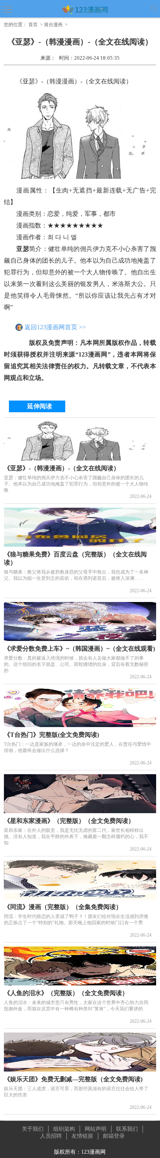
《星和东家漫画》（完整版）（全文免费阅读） (69, 820)
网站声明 (95, 1129)
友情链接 (82, 1136)
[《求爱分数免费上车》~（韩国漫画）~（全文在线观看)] (80, 621)
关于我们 (32, 1129)
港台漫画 (53, 24)
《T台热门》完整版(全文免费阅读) (51, 734)
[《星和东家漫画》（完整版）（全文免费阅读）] (80, 793)
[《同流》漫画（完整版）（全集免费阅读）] (80, 879)
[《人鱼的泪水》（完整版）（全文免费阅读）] (80, 965)
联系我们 (127, 1129)
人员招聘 (51, 1136)
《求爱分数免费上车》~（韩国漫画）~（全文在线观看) (79, 648)
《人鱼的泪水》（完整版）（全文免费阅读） (66, 993)
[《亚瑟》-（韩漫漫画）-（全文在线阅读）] (80, 441)
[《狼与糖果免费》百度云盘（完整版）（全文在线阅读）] (80, 527)
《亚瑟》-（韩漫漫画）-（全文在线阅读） (62, 468)
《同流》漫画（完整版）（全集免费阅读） (63, 907)
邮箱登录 (114, 1136)
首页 (33, 24)
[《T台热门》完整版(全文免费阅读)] (80, 707)
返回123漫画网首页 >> (55, 327)
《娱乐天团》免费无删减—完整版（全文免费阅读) (73, 1079)
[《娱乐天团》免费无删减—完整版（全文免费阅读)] (80, 1052)
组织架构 (64, 1129)
